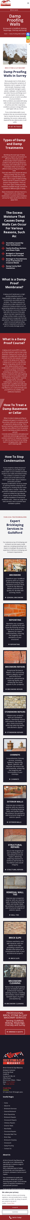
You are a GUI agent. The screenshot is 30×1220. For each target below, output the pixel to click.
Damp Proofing (9, 1146)
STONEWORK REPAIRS (15, 732)
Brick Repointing (9, 1114)
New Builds (7, 1128)
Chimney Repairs (9, 1123)
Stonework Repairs (10, 1120)
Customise (15, 1212)
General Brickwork (10, 1111)
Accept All (15, 1207)
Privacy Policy (10, 1203)
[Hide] (29, 44)
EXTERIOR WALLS (15, 822)
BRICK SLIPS (15, 958)
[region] (15, 1204)
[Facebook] (28, 34)
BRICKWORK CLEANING (15, 1004)
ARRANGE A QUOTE (16, 1032)
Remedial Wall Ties (10, 1134)
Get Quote (15, 10)
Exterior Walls (8, 1126)
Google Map (7, 1088)
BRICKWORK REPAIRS (15, 689)
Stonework (7, 1143)
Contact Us (7, 1148)
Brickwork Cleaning (10, 1140)
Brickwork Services (10, 1108)
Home (6, 1103)
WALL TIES (15, 915)
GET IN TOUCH (16, 127)
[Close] (28, 1190)
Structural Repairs (15, 870)
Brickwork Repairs (10, 1117)
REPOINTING (15, 644)
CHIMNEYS (15, 779)
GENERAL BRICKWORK (15, 597)
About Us (7, 1106)
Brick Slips (7, 1137)
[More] (28, 41)
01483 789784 (10, 1084)
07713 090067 (10, 1082)
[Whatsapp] (28, 37)
